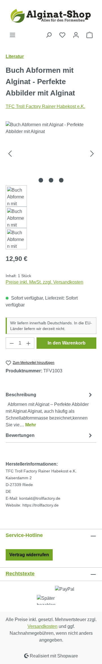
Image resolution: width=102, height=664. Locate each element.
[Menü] (12, 35)
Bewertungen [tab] (20, 435)
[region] (51, 185)
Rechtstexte (20, 573)
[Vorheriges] (10, 153)
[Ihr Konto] (76, 35)
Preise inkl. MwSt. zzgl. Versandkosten (44, 282)
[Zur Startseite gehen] (51, 16)
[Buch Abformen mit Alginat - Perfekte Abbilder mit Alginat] (51, 153)
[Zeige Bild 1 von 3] (41, 180)
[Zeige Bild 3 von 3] (61, 180)
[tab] (50, 409)
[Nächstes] (92, 153)
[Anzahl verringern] (12, 343)
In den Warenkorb (67, 343)
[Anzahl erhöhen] (29, 343)
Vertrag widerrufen (29, 554)
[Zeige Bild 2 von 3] (51, 180)
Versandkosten (42, 626)
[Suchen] (49, 35)
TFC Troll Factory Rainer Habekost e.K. (45, 106)
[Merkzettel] (62, 35)
